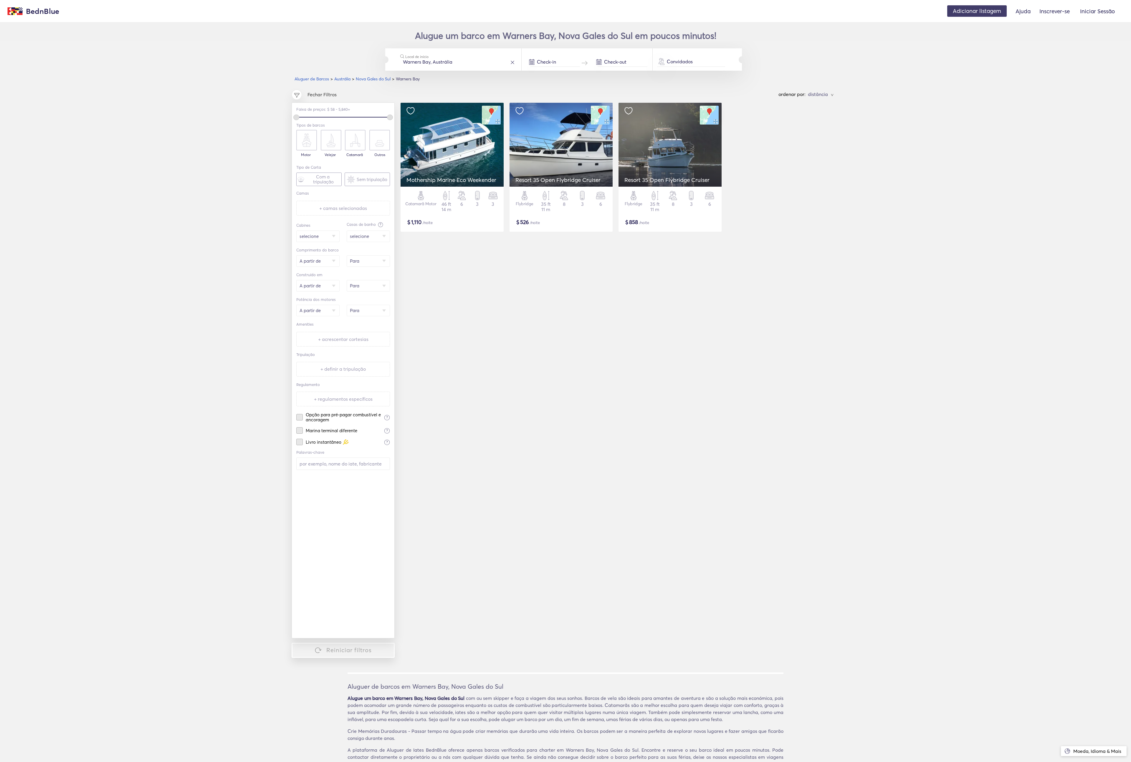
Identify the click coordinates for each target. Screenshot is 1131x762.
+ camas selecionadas (343, 208)
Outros (379, 155)
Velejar (330, 155)
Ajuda (1023, 11)
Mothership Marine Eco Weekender (451, 179)
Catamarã (354, 155)
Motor (306, 155)
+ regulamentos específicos (343, 399)
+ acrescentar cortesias (343, 339)
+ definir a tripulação (343, 369)
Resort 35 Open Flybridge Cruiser (558, 179)
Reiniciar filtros (349, 650)
